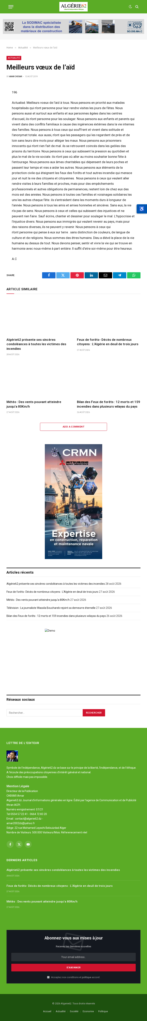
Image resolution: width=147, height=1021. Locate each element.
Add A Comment (73, 426)
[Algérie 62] (73, 6)
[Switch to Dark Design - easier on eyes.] (130, 6)
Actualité (14, 58)
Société (74, 1011)
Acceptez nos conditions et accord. (75, 977)
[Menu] (10, 6)
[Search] (137, 6)
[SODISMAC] (73, 26)
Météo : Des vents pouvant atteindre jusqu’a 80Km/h (34, 404)
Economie (88, 1011)
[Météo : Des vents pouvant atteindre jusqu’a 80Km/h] (38, 379)
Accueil (47, 1011)
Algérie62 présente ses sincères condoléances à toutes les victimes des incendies (36, 344)
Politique (103, 1011)
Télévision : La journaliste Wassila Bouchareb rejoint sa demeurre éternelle (51, 607)
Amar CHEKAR (15, 76)
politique (86, 977)
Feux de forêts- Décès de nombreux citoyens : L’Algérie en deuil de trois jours (107, 342)
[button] (142, 208)
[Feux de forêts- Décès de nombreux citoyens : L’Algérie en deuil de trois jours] (108, 317)
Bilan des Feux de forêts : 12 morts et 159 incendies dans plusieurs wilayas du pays (108, 404)
